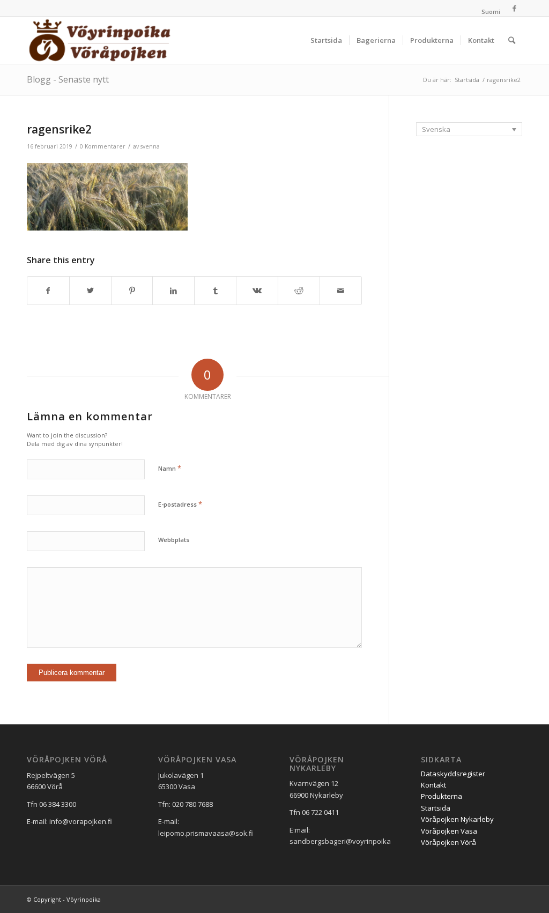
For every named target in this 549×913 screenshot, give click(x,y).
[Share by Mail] (340, 291)
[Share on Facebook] (48, 291)
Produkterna (441, 796)
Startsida (435, 808)
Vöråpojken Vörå (448, 842)
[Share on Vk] (257, 291)
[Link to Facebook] (514, 8)
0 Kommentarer (102, 146)
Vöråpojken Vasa (449, 831)
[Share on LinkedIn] (173, 291)
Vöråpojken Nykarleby (457, 819)
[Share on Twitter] (90, 291)
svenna (150, 146)
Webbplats (173, 540)
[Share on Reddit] (299, 291)
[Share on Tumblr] (215, 291)
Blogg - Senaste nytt (68, 79)
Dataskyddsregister (453, 773)
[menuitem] (488, 11)
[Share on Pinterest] (132, 291)
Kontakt (433, 785)
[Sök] (511, 40)
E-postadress (180, 504)
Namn (169, 468)
